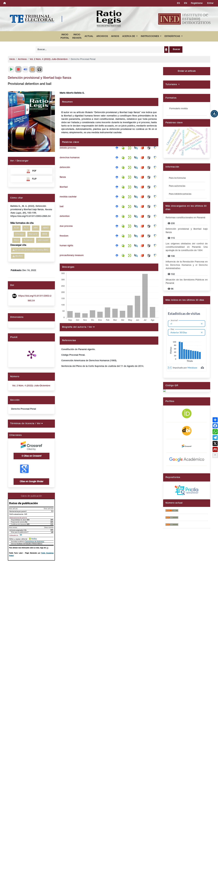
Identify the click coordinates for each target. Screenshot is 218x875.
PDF (34, 171)
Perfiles (34, 538)
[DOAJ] (143, 148)
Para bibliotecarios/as (180, 194)
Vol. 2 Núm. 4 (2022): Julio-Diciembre (49, 59)
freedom (64, 236)
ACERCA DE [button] (129, 36)
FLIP (34, 179)
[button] (214, 113)
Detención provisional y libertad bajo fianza (186, 230)
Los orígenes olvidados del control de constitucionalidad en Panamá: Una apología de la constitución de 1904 (186, 247)
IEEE (44, 234)
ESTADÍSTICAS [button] (173, 36)
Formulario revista (178, 109)
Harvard (33, 234)
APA (36, 228)
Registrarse (197, 3)
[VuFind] (124, 148)
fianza (63, 177)
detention (65, 216)
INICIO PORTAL (64, 36)
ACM (16, 228)
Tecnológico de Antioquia (34, 541)
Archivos (22, 59)
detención (65, 167)
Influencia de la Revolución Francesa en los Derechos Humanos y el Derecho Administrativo (186, 265)
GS (21, 534)
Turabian (28, 240)
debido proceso (68, 148)
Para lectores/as (177, 178)
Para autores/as (177, 186)
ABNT (46, 228)
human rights (66, 246)
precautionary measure (72, 255)
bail (61, 207)
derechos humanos (69, 158)
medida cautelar (68, 197)
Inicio (12, 59)
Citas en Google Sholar (31, 482)
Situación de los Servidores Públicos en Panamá (186, 281)
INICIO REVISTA (76, 36)
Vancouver (43, 240)
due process (66, 226)
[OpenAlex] (149, 148)
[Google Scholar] (117, 148)
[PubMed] (136, 148)
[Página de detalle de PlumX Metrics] (31, 354)
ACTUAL (89, 36)
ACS (26, 228)
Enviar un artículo (187, 71)
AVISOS (115, 36)
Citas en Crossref (31, 456)
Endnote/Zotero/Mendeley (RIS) (31, 250)
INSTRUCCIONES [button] (150, 36)
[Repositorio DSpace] (130, 148)
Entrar (210, 3)
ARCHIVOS (102, 36)
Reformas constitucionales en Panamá (185, 218)
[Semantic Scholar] (156, 148)
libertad (64, 187)
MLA (16, 240)
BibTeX (19, 256)
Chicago (19, 234)
